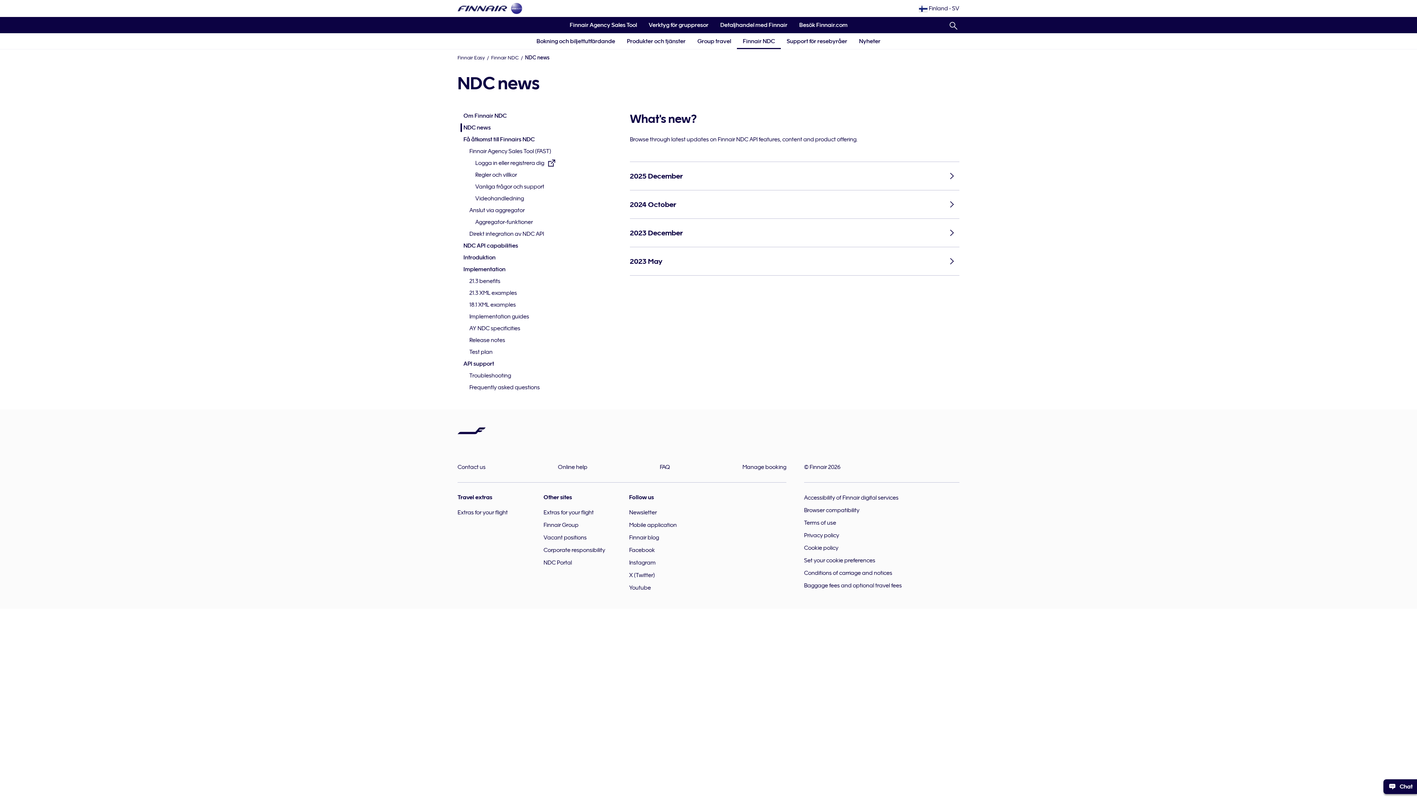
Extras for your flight (483, 512)
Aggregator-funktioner (504, 222)
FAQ (665, 467)
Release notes (487, 340)
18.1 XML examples (492, 304)
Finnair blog (644, 537)
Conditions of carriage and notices (848, 573)
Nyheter (869, 41)
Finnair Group (561, 525)
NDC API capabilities (490, 245)
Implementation (484, 269)
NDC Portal (558, 562)
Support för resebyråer (817, 41)
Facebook (642, 550)
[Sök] (953, 24)
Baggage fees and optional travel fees (853, 585)
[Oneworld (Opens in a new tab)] (516, 8)
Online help (572, 467)
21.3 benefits (484, 281)
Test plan (481, 352)
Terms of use (820, 523)
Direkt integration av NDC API (506, 234)
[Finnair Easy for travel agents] (482, 8)
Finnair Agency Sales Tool (600, 27)
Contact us (472, 467)
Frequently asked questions (504, 387)
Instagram (642, 562)
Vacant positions (565, 537)
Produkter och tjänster (656, 41)
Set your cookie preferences (839, 560)
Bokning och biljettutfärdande (576, 41)
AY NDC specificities (494, 328)
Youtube (640, 587)
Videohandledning (499, 198)
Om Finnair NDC (485, 116)
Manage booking (764, 467)
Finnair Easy (471, 58)
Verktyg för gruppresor (675, 27)
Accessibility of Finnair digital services (851, 497)
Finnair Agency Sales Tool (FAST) (510, 151)
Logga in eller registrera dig (509, 164)
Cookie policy (821, 548)
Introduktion (479, 257)
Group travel (714, 41)
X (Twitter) (642, 575)
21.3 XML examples (493, 293)
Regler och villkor (496, 175)
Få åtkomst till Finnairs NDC (499, 139)
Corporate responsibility (574, 550)
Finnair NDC (759, 41)
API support (478, 363)
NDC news (477, 127)
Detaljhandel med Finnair (753, 25)
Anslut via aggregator (497, 210)
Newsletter (643, 512)
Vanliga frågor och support (509, 186)
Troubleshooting (490, 375)
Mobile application (653, 525)
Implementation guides (499, 316)
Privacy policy (821, 535)
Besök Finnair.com (820, 27)
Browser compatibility (831, 510)
